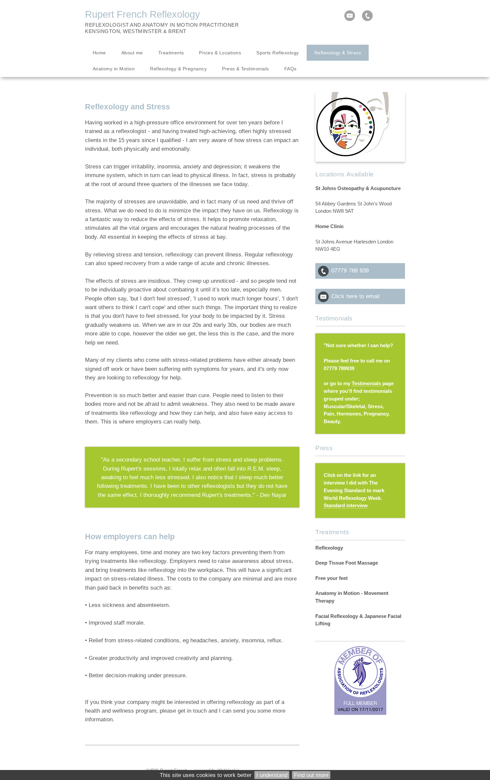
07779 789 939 (350, 270)
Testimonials (366, 383)
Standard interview (346, 505)
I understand (271, 775)
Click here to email (355, 296)
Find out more (311, 775)
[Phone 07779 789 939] (367, 16)
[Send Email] (350, 16)
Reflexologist (107, 25)
